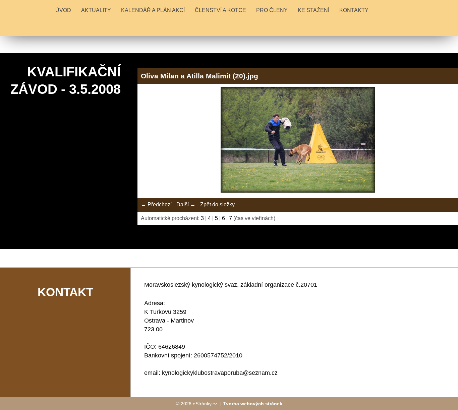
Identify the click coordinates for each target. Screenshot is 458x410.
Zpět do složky (217, 204)
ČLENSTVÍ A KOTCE (220, 10)
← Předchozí (156, 204)
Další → (185, 204)
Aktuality (96, 10)
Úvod (63, 10)
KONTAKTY (353, 10)
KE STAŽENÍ (313, 10)
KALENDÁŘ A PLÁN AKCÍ (153, 10)
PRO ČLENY (272, 10)
